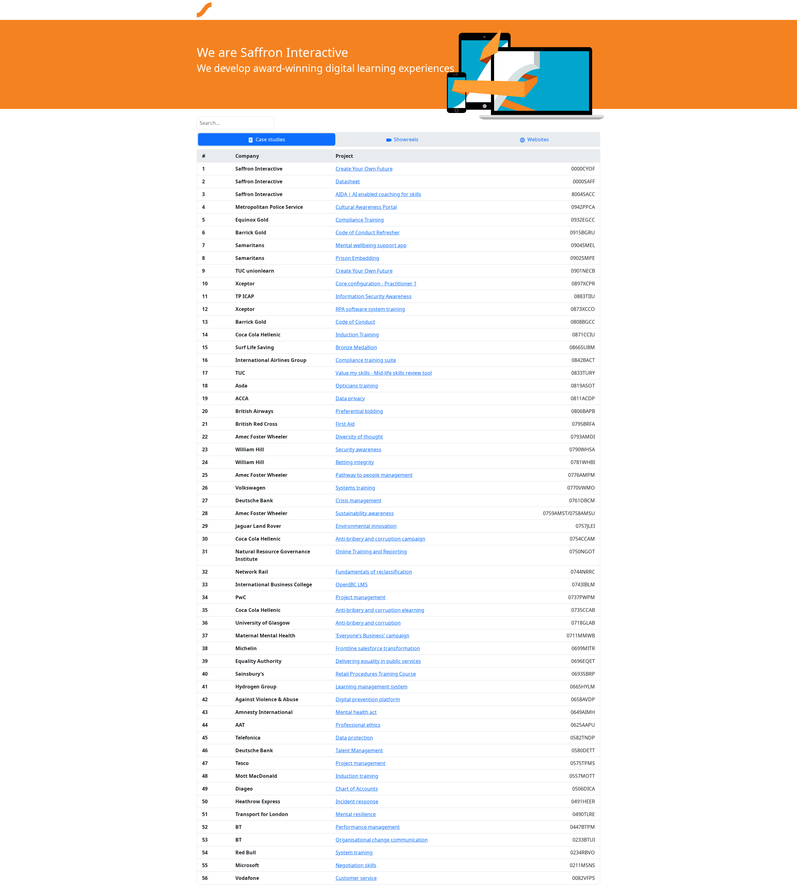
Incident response (357, 801)
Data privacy (350, 398)
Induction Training (357, 334)
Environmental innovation (366, 526)
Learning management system (372, 686)
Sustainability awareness (365, 513)
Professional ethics (358, 724)
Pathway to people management (374, 475)
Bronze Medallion (356, 347)
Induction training (357, 775)
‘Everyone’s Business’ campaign (372, 635)
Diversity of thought (359, 436)
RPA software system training (370, 309)
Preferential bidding (359, 411)
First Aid (345, 423)
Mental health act (356, 712)
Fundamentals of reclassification (374, 571)
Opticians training (357, 385)
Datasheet (348, 181)
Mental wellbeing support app (371, 245)
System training (354, 852)
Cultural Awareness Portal (366, 207)
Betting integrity (355, 462)
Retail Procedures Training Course (376, 673)
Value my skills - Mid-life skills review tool (384, 372)
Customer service (356, 878)
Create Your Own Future (364, 168)
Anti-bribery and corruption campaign (380, 538)
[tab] (266, 139)
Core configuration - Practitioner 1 (376, 283)
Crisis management (358, 500)
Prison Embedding (357, 258)
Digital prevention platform (368, 699)
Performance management (368, 827)
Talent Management (359, 750)
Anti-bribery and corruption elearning (380, 610)
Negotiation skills (356, 865)
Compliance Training (360, 219)
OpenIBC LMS (352, 584)
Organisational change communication (382, 839)
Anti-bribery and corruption (368, 622)
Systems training (355, 487)
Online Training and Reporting (371, 551)
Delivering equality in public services (378, 661)
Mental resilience (356, 814)
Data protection (354, 737)
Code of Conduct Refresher (368, 232)
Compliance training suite (366, 360)
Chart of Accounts (357, 788)
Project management (360, 597)
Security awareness (358, 449)
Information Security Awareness (374, 296)
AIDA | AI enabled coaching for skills (378, 194)
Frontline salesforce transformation (378, 648)
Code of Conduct (355, 321)
